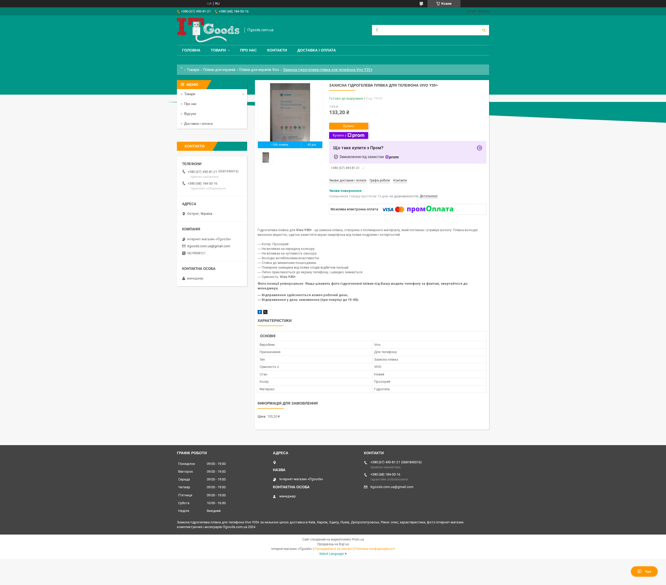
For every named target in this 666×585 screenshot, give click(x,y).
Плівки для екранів (219, 70)
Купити (348, 126)
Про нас (248, 50)
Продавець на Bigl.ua (333, 544)
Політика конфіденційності (375, 549)
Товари (218, 50)
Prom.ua (358, 539)
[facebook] (260, 313)
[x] (265, 313)
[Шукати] (484, 30)
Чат (648, 571)
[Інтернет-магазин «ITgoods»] (208, 30)
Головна (191, 50)
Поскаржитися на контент (334, 549)
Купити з (339, 135)
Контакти (277, 50)
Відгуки (190, 114)
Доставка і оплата (316, 50)
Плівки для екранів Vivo (259, 70)
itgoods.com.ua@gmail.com (208, 246)
